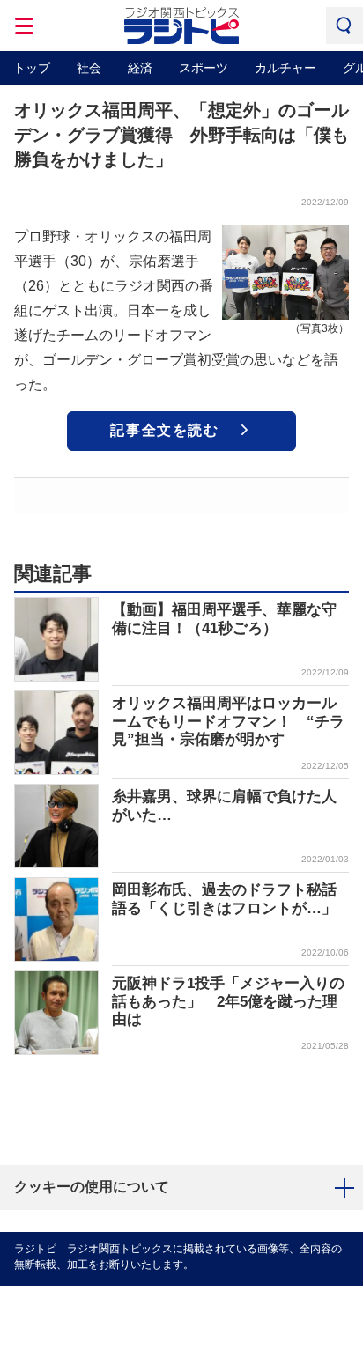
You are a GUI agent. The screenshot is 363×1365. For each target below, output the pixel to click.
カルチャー (285, 68)
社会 (89, 68)
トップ (31, 68)
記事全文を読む (164, 430)
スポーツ (203, 68)
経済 (140, 68)
